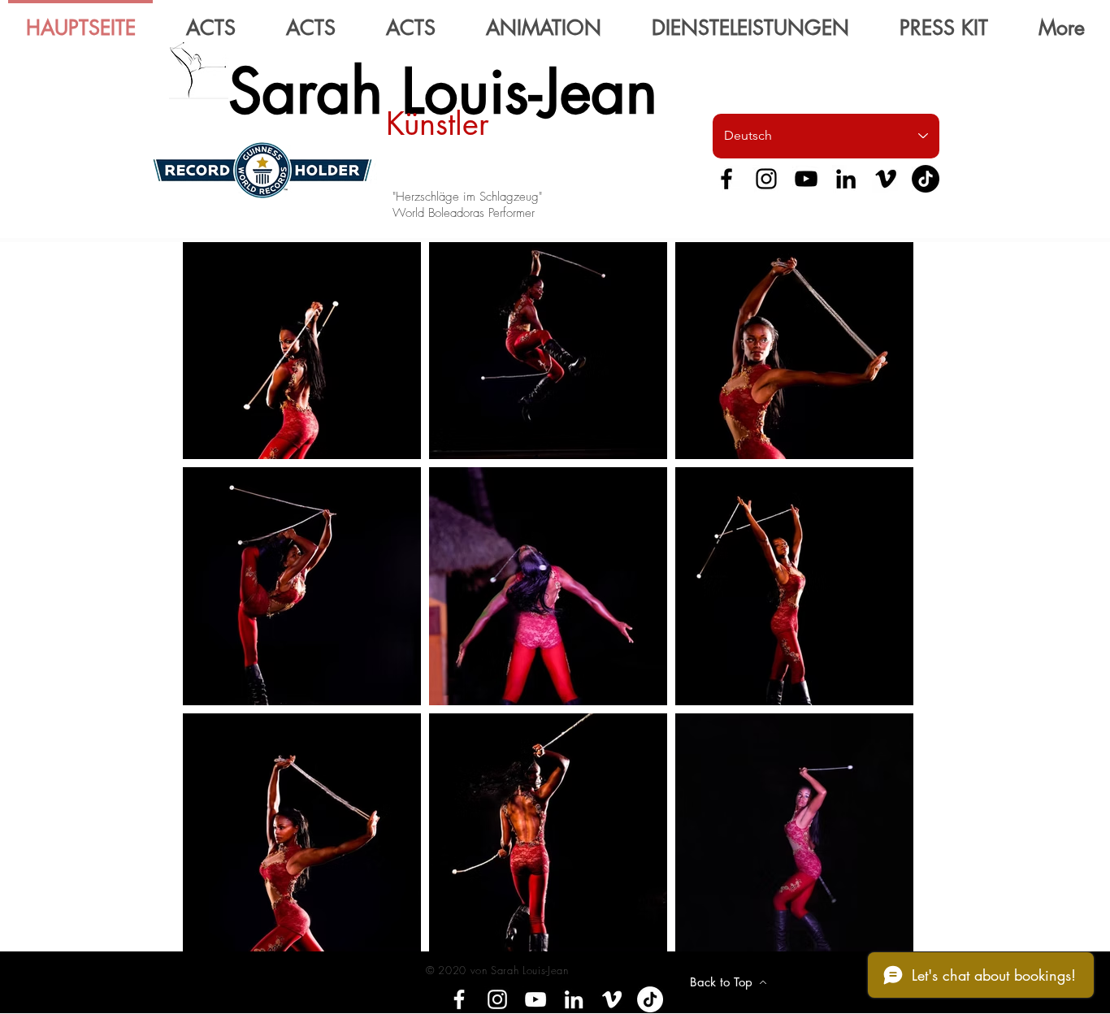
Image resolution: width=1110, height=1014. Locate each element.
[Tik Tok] (925, 179)
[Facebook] (726, 179)
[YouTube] (806, 179)
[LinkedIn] (846, 179)
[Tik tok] (650, 999)
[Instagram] (766, 179)
